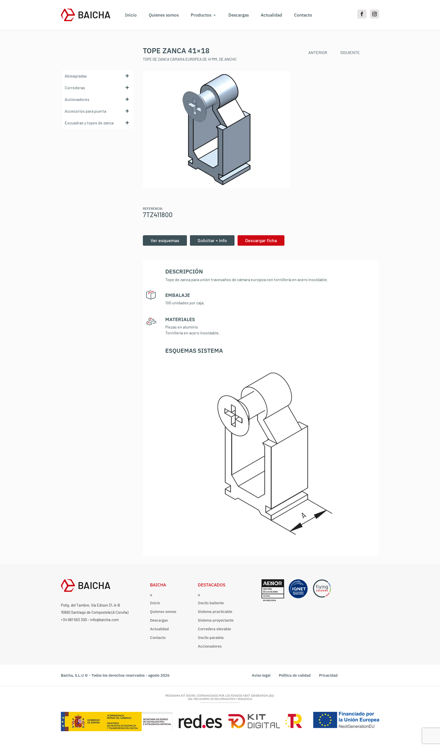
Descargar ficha (261, 240)
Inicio (131, 15)
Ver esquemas (164, 240)
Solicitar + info (212, 240)
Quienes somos (164, 15)
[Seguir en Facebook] (361, 14)
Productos (201, 15)
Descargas (238, 15)
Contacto (303, 15)
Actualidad (271, 15)
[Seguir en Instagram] (374, 14)
